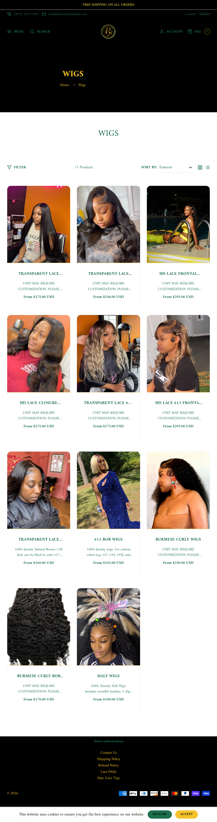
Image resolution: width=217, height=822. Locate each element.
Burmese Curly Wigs (178, 540)
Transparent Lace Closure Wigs (108, 274)
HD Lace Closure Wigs (38, 403)
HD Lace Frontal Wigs (178, 274)
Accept (186, 814)
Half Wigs (108, 676)
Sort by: (149, 167)
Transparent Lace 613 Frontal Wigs (108, 403)
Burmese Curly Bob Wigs (38, 676)
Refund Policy (108, 765)
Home (64, 85)
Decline (160, 814)
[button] (15, 31)
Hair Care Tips (108, 778)
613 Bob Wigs (108, 540)
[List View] (207, 167)
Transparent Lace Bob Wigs (38, 540)
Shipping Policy (108, 759)
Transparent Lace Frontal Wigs (38, 274)
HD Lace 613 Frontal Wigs (178, 403)
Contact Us (108, 753)
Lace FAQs (108, 772)
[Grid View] (200, 167)
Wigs (82, 85)
